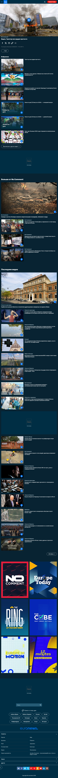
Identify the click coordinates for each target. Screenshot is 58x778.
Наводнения (26, 721)
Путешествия (4, 746)
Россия (38, 714)
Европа (3, 737)
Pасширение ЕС (16, 718)
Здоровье (32, 743)
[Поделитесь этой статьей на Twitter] (6, 43)
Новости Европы (29, 324)
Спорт (36, 721)
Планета (32, 740)
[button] (11, 146)
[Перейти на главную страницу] (5, 2)
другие (3, 763)
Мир (31, 737)
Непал (35, 718)
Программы (33, 750)
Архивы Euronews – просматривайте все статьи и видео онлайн (42, 753)
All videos (51, 554)
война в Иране (14, 714)
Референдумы (15, 721)
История (44, 721)
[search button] (40, 704)
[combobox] (29, 704)
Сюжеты (3, 734)
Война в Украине (27, 714)
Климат (27, 339)
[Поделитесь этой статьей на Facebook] (2, 43)
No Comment (4, 215)
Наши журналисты (6, 753)
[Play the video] (29, 20)
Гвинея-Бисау (28, 436)
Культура (32, 746)
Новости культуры (6, 305)
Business (27, 509)
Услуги (3, 759)
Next (2, 743)
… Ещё (5, 50)
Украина (44, 718)
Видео (2, 750)
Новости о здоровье (30, 397)
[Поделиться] (9, 43)
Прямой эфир (52, 1)
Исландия (27, 718)
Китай (45, 714)
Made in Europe (29, 353)
